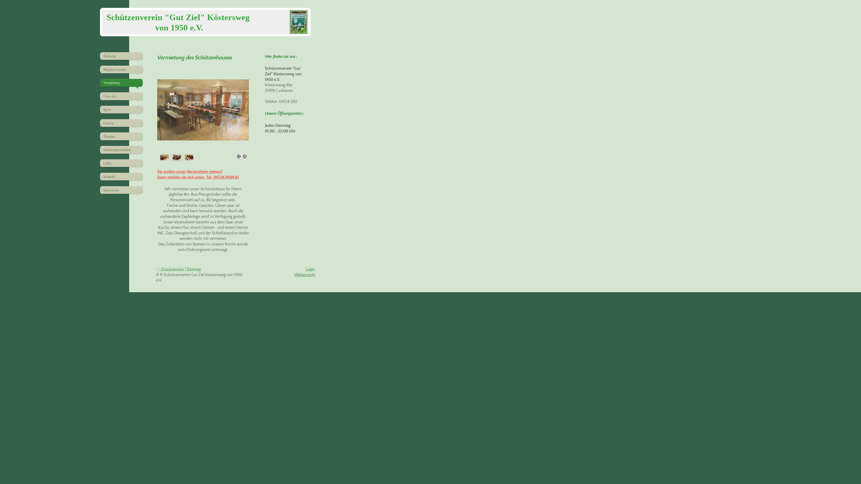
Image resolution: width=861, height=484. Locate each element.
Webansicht (304, 275)
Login (310, 269)
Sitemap (194, 269)
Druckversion (172, 269)
